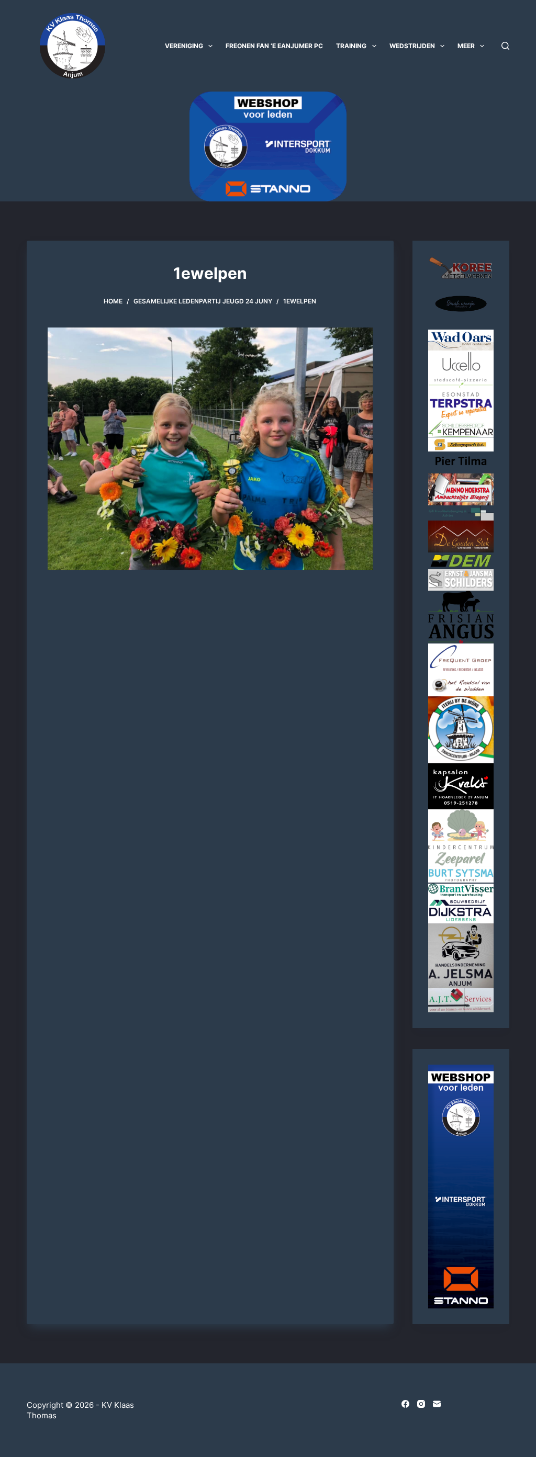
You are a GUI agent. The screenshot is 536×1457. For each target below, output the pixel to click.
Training (351, 46)
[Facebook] (405, 1404)
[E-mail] (437, 1404)
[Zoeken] (505, 46)
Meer (466, 46)
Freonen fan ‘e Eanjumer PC (274, 46)
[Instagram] (421, 1404)
